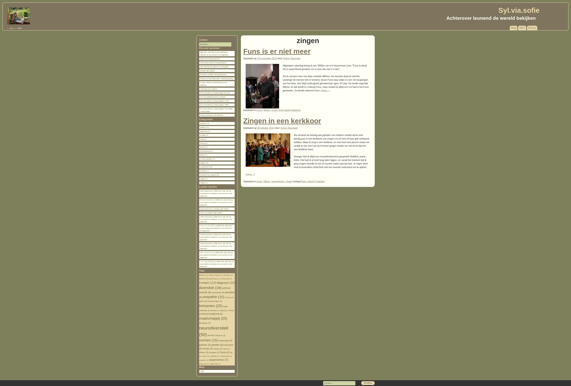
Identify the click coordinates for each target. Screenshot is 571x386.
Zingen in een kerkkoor (282, 121)
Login (202, 371)
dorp (303, 181)
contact (207, 283)
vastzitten (214, 356)
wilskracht (204, 364)
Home (12, 28)
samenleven (277, 181)
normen (208, 340)
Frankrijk (229, 297)
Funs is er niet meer (277, 51)
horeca (202, 143)
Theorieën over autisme (208, 89)
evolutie (203, 135)
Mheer (266, 110)
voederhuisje (226, 356)
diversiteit (210, 288)
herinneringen (215, 301)
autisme (204, 279)
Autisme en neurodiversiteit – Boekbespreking (216, 78)
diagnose (226, 282)
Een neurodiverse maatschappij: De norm (215, 93)
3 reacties (319, 181)
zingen (274, 110)
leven (259, 110)
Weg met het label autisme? (210, 59)
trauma (205, 356)
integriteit (223, 310)
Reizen (532, 28)
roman (208, 348)
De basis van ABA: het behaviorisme (213, 74)
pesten (217, 344)
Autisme (203, 123)
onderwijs (225, 340)
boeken (203, 127)
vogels (202, 179)
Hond (202, 139)
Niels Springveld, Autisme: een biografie (214, 67)
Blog (513, 28)
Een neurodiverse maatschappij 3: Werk (214, 105)
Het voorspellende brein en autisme (213, 97)
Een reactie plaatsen (290, 110)
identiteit (215, 310)
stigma (226, 349)
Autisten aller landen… (208, 71)
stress (203, 352)
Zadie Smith (215, 364)
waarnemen (218, 359)
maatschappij (213, 318)
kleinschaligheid (212, 314)
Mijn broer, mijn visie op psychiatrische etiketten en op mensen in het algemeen (216, 193)
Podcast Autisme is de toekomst (211, 115)
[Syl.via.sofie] (19, 23)
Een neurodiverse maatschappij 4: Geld (214, 101)
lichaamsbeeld (205, 151)
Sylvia (225, 352)
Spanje (218, 349)
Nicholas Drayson (216, 335)
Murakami (204, 323)
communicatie (226, 279)
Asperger (228, 275)
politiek (202, 163)
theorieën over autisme (208, 175)
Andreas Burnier (216, 275)
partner (205, 345)
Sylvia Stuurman (291, 58)
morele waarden (206, 159)
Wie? (522, 28)
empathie (213, 297)
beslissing (214, 279)
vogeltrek (203, 360)
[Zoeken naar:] (213, 44)
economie (218, 292)
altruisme (203, 275)
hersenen (210, 306)
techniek (203, 171)
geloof (310, 181)
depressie (203, 131)
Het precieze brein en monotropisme (213, 63)
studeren (214, 352)
